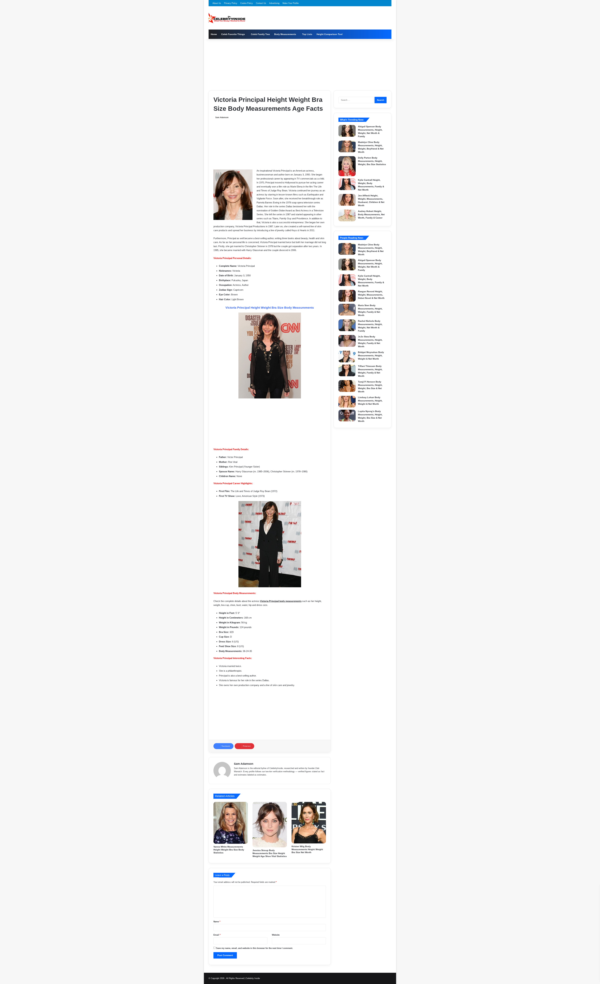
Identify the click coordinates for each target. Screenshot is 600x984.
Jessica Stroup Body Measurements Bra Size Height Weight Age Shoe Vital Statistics (269, 853)
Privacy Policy (230, 3)
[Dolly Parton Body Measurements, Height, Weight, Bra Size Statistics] (347, 166)
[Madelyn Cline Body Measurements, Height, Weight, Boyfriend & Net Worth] (347, 146)
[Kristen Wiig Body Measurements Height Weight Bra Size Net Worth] (309, 822)
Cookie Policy (246, 3)
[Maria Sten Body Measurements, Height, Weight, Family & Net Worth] (347, 310)
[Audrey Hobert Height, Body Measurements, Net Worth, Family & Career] (347, 215)
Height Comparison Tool (329, 34)
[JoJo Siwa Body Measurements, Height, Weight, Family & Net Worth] (347, 341)
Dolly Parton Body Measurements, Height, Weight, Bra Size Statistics (372, 161)
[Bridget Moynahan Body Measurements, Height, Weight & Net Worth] (347, 356)
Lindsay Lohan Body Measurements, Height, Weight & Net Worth (370, 400)
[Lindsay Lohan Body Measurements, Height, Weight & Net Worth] (347, 402)
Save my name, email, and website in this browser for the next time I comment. (254, 948)
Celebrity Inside (253, 978)
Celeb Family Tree (260, 34)
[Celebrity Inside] (227, 18)
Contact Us (261, 3)
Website (276, 935)
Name (216, 921)
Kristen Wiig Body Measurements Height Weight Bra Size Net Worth (307, 849)
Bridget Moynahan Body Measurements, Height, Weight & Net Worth (371, 355)
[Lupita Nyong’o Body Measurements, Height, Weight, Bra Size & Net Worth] (347, 415)
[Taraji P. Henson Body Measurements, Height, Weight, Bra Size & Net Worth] (347, 386)
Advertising (274, 3)
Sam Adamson (221, 117)
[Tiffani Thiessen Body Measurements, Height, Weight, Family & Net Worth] (347, 370)
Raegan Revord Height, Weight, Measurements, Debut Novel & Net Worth (371, 294)
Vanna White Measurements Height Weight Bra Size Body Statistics (228, 849)
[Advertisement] (300, 64)
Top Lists (307, 34)
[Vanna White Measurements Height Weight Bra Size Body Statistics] (230, 823)
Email (216, 935)
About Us (216, 3)
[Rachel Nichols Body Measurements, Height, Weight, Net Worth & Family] (347, 325)
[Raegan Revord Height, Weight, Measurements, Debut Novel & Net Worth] (347, 296)
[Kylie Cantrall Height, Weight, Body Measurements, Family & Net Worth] (347, 184)
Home (214, 34)
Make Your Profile (290, 3)
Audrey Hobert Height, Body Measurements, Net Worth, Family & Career (371, 214)
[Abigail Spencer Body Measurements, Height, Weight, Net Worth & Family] (347, 131)
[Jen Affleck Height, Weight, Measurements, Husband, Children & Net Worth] (347, 200)
